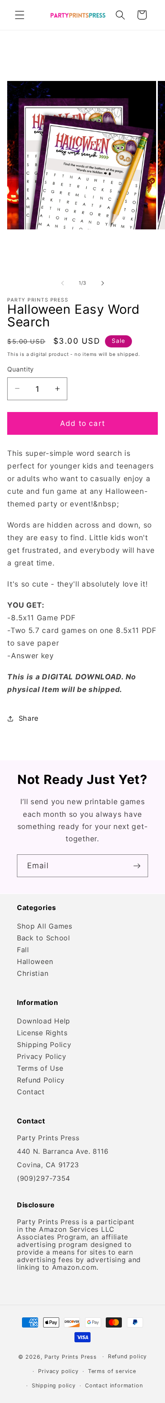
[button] (19, 15)
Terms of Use (40, 1068)
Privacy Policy (41, 1056)
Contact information (114, 1385)
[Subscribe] (137, 865)
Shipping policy (54, 1385)
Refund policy (127, 1356)
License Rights (42, 1033)
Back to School (43, 938)
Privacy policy (58, 1371)
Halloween (35, 961)
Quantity (20, 369)
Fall (23, 949)
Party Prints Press (70, 1356)
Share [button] (28, 718)
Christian (32, 973)
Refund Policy (41, 1080)
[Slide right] (102, 283)
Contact (31, 1092)
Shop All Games (44, 926)
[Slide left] (62, 283)
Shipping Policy (44, 1044)
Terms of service (112, 1371)
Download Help (43, 1021)
